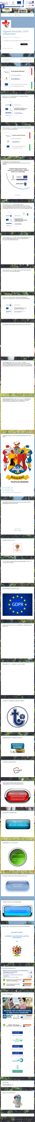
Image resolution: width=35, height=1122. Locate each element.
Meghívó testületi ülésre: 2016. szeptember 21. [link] (26, 59)
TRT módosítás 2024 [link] (8, 489)
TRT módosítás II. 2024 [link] (8, 490)
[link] (2, 6)
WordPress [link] (20, 1119)
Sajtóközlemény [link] (17, 530)
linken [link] (28, 40)
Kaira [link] (21, 1117)
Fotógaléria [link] (17, 195)
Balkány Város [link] (17, 37)
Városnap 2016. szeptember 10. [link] (7, 59)
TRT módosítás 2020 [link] (8, 487)
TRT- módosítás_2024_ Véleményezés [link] (12, 492)
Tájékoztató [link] (17, 529)
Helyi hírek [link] (9, 48)
